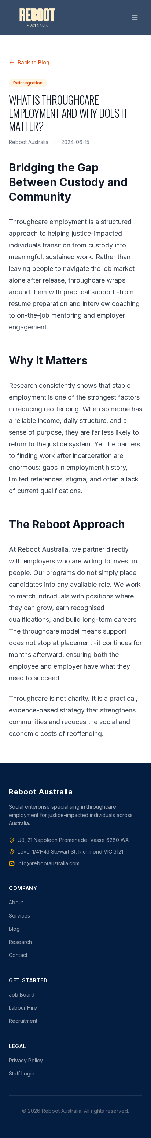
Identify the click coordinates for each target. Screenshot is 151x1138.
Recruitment (23, 1021)
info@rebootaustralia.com (49, 863)
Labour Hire (23, 1008)
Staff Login (21, 1073)
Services (19, 915)
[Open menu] (135, 17)
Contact (18, 955)
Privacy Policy (26, 1060)
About (16, 902)
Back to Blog (33, 62)
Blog (14, 929)
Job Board (21, 994)
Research (20, 942)
